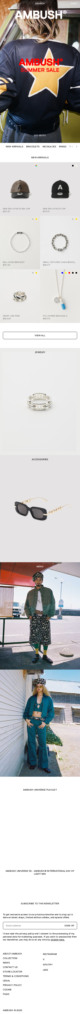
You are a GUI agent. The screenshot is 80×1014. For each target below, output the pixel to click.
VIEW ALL (40, 335)
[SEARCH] (40, 3)
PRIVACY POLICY (12, 985)
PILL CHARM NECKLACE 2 (55, 316)
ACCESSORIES (40, 459)
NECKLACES (49, 146)
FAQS (6, 994)
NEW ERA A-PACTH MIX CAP (16, 209)
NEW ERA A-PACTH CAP (54, 209)
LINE (45, 970)
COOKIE (7, 989)
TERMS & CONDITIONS (16, 976)
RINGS (62, 146)
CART (74, 3)
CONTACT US (10, 967)
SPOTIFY (48, 964)
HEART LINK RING (11, 316)
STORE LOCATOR (12, 971)
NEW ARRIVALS (14, 146)
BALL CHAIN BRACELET (14, 262)
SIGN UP (69, 925)
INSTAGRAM (50, 954)
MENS (40, 566)
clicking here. (58, 939)
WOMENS (40, 673)
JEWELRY (40, 352)
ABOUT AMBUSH (12, 953)
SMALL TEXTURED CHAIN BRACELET (60, 262)
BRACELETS (33, 146)
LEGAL (6, 980)
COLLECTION (10, 958)
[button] (76, 146)
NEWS (6, 962)
